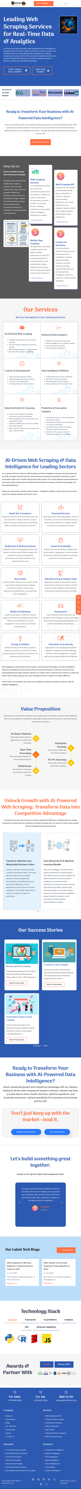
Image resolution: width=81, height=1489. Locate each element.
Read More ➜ (12, 1283)
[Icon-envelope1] (78, 602)
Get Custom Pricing (57, 1132)
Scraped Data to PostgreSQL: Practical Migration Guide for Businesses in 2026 (56, 1266)
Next (46, 1045)
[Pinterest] (41, 1484)
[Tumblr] (54, 1479)
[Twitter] (49, 1479)
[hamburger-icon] (66, 3)
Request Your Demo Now (26, 1132)
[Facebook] (38, 1479)
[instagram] (43, 1479)
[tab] (13, 1320)
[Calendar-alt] (78, 611)
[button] (1, 870)
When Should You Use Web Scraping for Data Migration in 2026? (20, 1266)
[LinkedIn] (33, 1479)
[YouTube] (46, 1484)
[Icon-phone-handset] (78, 607)
